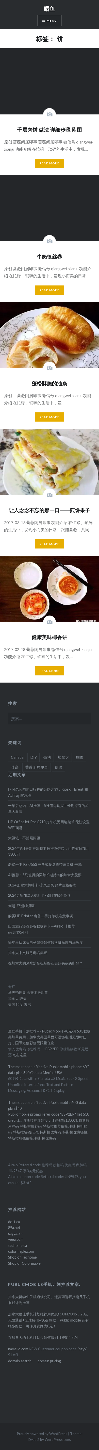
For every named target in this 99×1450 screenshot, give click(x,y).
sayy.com (15, 1233)
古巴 (27, 1004)
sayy (82, 1349)
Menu (51, 20)
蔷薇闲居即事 (36, 767)
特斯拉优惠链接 (74, 1132)
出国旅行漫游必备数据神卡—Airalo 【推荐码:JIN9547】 (41, 929)
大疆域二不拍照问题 (24, 838)
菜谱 (15, 767)
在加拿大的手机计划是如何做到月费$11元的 (43, 1337)
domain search (19, 1361)
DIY (33, 757)
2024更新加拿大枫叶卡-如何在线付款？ (39, 895)
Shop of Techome (22, 1257)
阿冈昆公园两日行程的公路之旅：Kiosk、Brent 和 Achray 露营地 (48, 792)
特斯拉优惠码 (50, 1132)
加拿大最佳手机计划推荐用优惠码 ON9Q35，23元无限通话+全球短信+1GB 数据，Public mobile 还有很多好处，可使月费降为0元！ (48, 1320)
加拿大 (63, 757)
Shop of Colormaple (24, 1263)
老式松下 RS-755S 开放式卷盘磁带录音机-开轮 (45, 864)
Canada (17, 757)
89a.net (14, 1227)
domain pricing (49, 1361)
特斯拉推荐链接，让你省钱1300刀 (50, 1120)
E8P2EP (52, 1049)
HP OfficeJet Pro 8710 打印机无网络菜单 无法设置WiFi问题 (49, 825)
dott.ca (14, 1222)
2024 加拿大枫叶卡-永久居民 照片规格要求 (42, 885)
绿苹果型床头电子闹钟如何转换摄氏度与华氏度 (45, 942)
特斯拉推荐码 (31, 1126)
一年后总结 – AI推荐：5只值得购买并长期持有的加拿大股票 (48, 808)
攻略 (79, 757)
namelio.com (18, 1349)
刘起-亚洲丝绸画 (21, 906)
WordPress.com (57, 1439)
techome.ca (17, 1245)
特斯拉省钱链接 (20, 1138)
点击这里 (19, 1055)
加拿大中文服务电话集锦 (27, 952)
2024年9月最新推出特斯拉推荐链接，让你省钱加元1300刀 (48, 851)
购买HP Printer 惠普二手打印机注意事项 (40, 916)
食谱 (58, 767)
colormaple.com (21, 1251)
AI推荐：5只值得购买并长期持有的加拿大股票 (44, 875)
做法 (47, 757)
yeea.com (15, 1239)
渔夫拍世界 (17, 992)
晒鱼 (49, 8)
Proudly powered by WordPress (42, 1433)
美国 (11, 1004)
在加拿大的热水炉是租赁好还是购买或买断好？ (45, 963)
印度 (19, 1004)
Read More (49, 163)
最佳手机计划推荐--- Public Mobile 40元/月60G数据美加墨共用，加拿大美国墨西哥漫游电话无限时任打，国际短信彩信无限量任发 (49, 1037)
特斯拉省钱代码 (25, 1132)
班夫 (23, 998)
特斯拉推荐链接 (55, 1126)
